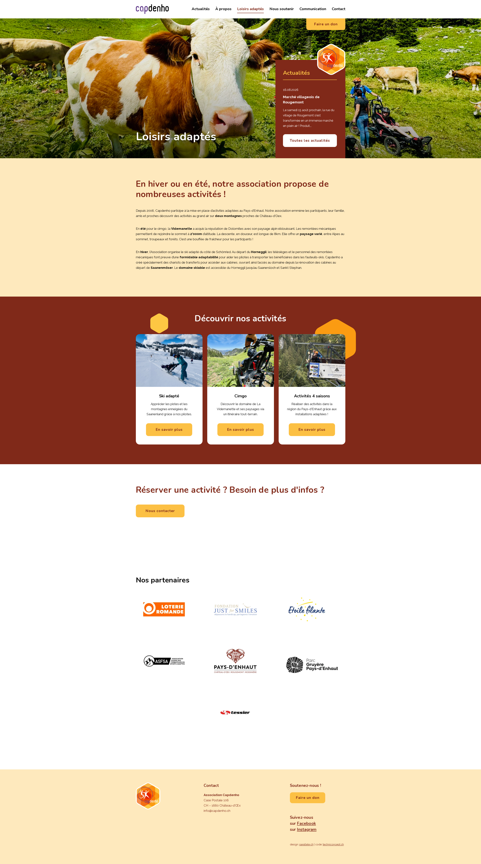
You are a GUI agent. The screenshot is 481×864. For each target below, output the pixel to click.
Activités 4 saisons (312, 396)
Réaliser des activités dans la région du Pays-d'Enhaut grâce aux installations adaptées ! (312, 409)
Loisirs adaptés (250, 8)
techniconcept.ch (333, 844)
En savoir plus (169, 429)
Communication (312, 8)
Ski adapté (169, 396)
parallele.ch (306, 844)
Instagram (306, 829)
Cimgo (240, 396)
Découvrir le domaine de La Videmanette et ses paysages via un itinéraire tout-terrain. (240, 409)
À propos (223, 8)
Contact (338, 8)
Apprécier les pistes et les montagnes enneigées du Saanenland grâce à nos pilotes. (169, 409)
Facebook (306, 823)
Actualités (201, 8)
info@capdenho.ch (217, 811)
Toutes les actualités (310, 140)
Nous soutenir (281, 8)
